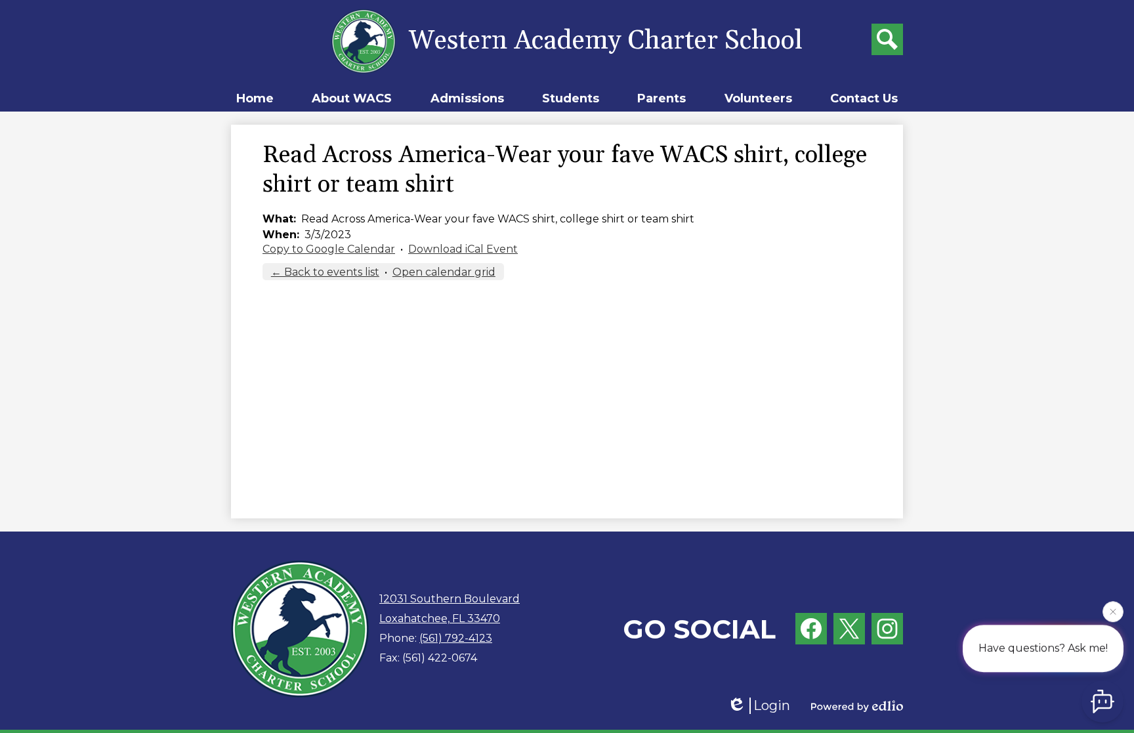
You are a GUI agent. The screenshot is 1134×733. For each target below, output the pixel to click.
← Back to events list (325, 272)
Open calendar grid (443, 272)
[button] (351, 98)
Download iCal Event (463, 249)
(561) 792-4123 (455, 638)
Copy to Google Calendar (328, 249)
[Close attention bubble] (1113, 610)
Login (771, 705)
